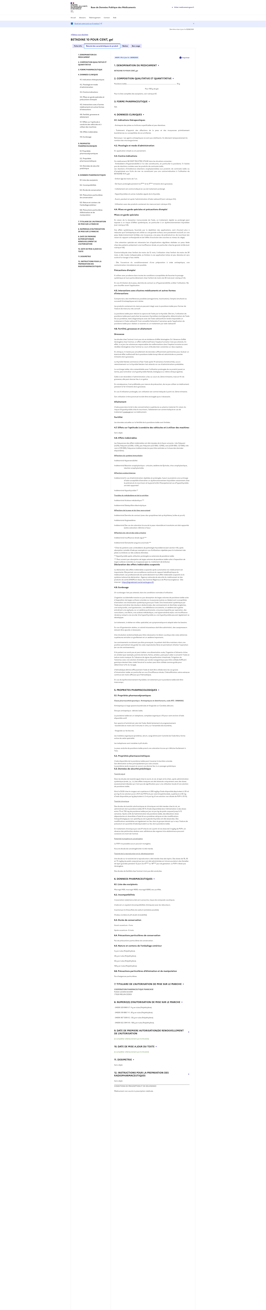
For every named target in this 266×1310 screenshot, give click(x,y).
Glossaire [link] (82, 18)
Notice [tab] (125, 46)
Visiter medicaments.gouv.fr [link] (184, 7)
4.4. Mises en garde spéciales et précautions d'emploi (92, 98)
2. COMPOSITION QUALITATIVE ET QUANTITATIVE (92, 63)
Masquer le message (193, 23)
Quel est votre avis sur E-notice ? (87, 23)
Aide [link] (114, 18)
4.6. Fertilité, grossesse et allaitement (89, 115)
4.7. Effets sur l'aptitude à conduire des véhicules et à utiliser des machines (90, 124)
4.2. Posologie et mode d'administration (89, 85)
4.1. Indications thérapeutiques (92, 79)
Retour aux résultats (80, 34)
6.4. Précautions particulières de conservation (91, 196)
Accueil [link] (73, 18)
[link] (113, 7)
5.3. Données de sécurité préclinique (89, 167)
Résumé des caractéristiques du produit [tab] (102, 46)
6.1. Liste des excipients (89, 180)
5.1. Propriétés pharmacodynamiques (89, 152)
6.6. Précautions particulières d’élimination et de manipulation (91, 212)
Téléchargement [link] (94, 18)
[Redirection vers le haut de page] (158, 65)
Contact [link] (107, 18)
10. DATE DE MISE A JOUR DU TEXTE (90, 250)
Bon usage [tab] (136, 46)
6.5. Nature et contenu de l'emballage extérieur (90, 203)
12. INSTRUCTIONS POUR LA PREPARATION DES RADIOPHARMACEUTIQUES (89, 264)
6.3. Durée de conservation (90, 190)
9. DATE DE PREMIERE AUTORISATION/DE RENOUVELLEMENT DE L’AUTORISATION (87, 240)
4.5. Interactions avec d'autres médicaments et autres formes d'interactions (92, 107)
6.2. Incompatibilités (88, 185)
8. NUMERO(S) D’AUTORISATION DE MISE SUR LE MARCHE (91, 230)
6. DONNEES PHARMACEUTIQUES (92, 175)
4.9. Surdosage (85, 137)
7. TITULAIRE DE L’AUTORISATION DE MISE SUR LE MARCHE (92, 222)
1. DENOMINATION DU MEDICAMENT (87, 55)
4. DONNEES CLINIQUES (88, 74)
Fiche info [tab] (78, 46)
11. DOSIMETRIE (84, 256)
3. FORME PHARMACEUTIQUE (90, 69)
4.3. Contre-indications (89, 92)
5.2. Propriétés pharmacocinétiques (88, 159)
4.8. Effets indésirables (89, 132)
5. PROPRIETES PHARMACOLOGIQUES (87, 144)
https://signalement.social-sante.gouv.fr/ (138, 582)
